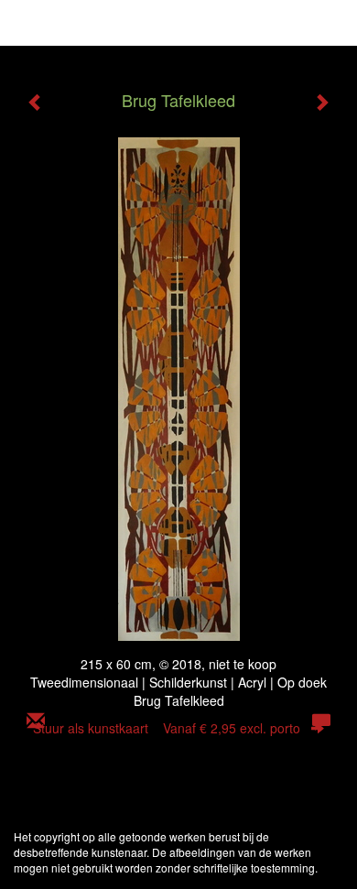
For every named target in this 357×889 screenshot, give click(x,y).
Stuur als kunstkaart (166, 728)
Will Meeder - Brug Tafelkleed (121, 23)
